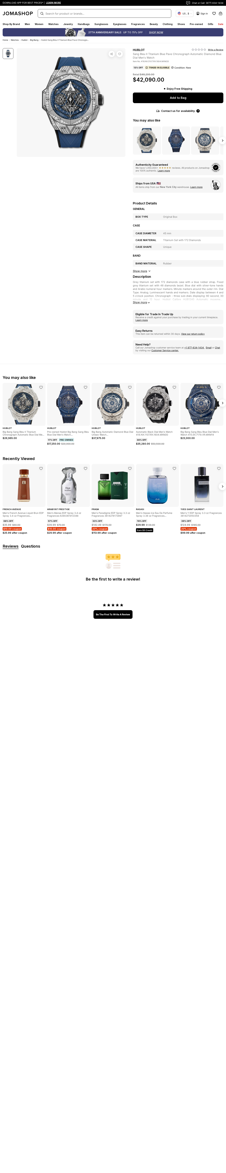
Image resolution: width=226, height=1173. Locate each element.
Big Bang (34, 40)
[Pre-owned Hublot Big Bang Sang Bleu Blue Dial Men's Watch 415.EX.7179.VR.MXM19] (85, 387)
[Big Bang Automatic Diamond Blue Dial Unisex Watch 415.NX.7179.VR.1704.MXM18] (130, 387)
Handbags (84, 24)
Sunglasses (101, 24)
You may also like (146, 120)
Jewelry (68, 24)
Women (39, 24)
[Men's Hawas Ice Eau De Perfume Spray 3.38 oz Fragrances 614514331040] (174, 468)
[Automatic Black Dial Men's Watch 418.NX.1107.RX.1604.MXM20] (174, 387)
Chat (217, 347)
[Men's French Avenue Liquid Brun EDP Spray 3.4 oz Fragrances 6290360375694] (41, 468)
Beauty (154, 24)
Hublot (24, 40)
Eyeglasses (119, 24)
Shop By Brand (11, 24)
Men (27, 24)
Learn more (164, 170)
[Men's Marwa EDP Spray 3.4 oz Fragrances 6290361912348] (85, 468)
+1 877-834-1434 (194, 347)
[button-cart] (221, 13)
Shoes (181, 24)
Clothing (168, 24)
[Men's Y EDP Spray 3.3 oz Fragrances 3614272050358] (219, 468)
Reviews (11, 546)
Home (5, 40)
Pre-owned (196, 24)
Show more (140, 302)
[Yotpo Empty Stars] (198, 49)
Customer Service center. (165, 350)
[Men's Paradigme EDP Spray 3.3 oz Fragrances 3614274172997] (130, 468)
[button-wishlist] (214, 13)
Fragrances (138, 24)
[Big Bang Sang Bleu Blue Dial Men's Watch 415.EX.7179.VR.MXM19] (219, 387)
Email (208, 347)
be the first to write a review (113, 614)
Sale (220, 24)
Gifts (210, 24)
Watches (53, 24)
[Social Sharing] (112, 54)
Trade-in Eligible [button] (159, 67)
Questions (30, 546)
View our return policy (193, 333)
